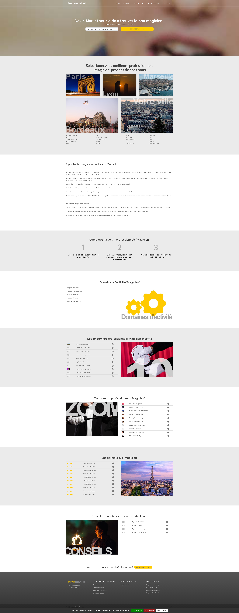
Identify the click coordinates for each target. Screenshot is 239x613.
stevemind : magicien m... (83, 355)
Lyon (127, 135)
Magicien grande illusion (74, 301)
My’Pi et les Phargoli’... (82, 362)
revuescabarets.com (98, 593)
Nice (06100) (129, 137)
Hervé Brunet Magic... (89, 491)
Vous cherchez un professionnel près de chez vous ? (118, 567)
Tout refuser (149, 610)
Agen (151, 139)
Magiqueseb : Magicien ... (136, 432)
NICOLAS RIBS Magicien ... (137, 436)
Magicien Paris (80, 85)
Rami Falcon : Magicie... (83, 351)
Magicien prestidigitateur (74, 291)
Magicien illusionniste (73, 294)
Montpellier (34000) (102, 137)
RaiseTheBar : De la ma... (83, 369)
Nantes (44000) (130, 139)
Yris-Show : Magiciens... (136, 404)
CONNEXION (166, 3)
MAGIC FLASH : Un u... (89, 467)
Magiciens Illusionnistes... (138, 532)
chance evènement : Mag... (137, 425)
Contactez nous (75, 585)
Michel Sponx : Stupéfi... (83, 344)
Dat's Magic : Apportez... (83, 373)
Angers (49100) (154, 143)
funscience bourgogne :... (136, 421)
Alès (67, 143)
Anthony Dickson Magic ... (83, 365)
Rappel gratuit (75, 587)
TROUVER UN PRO (138, 3)
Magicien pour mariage (152, 585)
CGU (171, 607)
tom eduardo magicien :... (83, 376)
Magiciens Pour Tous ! (152, 593)
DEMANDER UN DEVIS (123, 3)
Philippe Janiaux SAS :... (83, 358)
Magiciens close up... (137, 525)
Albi (127, 141)
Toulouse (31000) (101, 139)
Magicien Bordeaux (89, 115)
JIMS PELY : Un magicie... (136, 414)
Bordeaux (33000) (71, 135)
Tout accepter (137, 610)
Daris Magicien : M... (89, 463)
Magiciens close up (151, 587)
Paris (150, 137)
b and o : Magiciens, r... (136, 428)
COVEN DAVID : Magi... (89, 494)
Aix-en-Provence (71, 141)
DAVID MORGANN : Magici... (137, 407)
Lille (97, 135)
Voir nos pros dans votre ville (144, 115)
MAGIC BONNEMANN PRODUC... (139, 411)
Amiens (98, 143)
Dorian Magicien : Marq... (83, 348)
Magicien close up (72, 298)
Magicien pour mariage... (138, 529)
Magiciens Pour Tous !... (138, 522)
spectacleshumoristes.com (100, 590)
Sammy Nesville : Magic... (136, 418)
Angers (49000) (130, 143)
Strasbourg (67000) (72, 139)
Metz (67, 137)
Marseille (152, 135)
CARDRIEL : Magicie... (89, 480)
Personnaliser (162, 610)
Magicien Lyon (116, 85)
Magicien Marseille (153, 85)
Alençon (151, 141)
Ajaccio (98, 141)
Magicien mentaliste (73, 288)
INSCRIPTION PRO (153, 3)
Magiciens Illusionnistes (153, 590)
